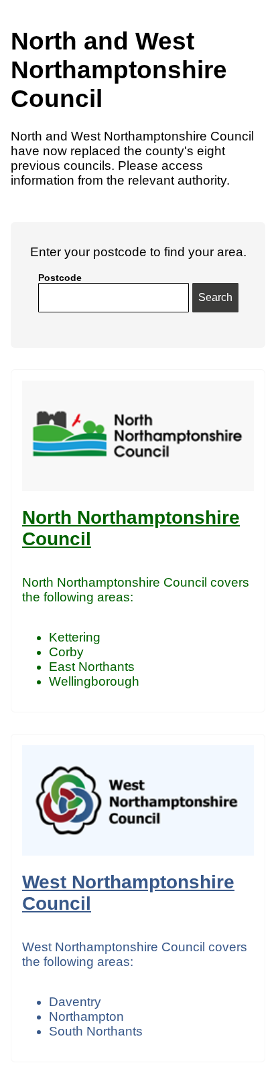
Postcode (60, 277)
